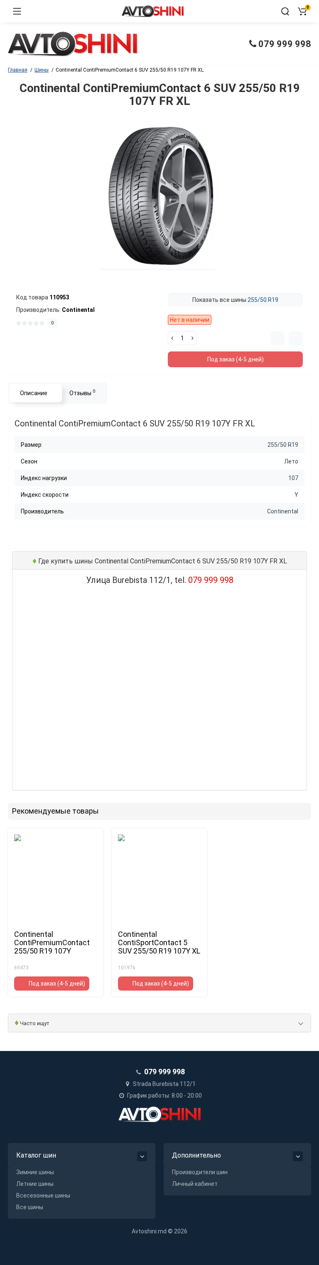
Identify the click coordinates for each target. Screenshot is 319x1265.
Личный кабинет (195, 1183)
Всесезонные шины (43, 1195)
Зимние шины (35, 1172)
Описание (33, 393)
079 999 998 (283, 44)
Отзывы (82, 392)
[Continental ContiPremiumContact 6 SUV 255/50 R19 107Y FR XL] (159, 197)
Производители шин (200, 1172)
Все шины (29, 1207)
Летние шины (35, 1183)
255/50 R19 (263, 299)
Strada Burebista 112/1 (164, 1084)
